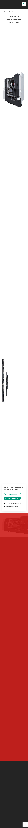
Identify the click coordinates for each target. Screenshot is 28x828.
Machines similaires (12, 506)
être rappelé (13, 494)
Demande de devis (13, 498)
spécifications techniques (14, 503)
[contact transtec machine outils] (24, 4)
